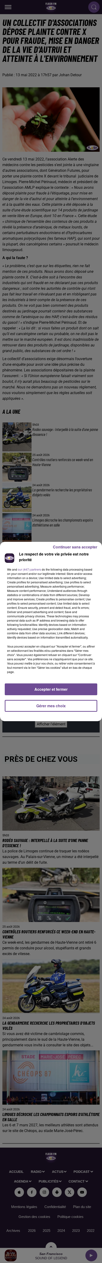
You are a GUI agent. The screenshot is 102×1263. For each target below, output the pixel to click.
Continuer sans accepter (75, 547)
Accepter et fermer (51, 689)
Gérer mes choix (51, 705)
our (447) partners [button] (29, 569)
